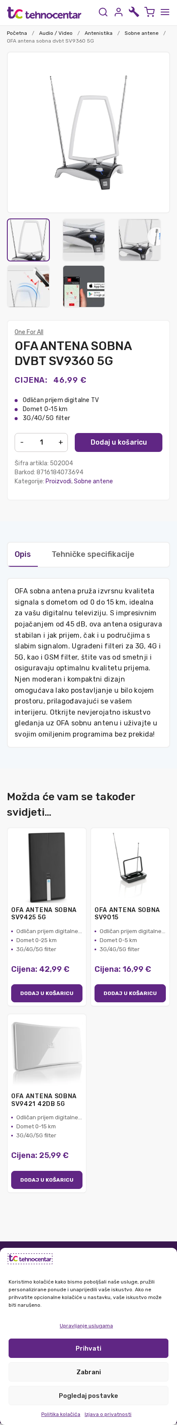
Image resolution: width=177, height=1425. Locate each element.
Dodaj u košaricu (119, 442)
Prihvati (88, 1348)
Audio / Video (56, 33)
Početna (17, 33)
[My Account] (118, 12)
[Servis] (134, 12)
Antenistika (99, 33)
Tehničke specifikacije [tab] (93, 554)
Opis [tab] (23, 554)
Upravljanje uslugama (86, 1326)
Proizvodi (58, 481)
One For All (29, 332)
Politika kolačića (60, 1414)
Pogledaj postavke (88, 1396)
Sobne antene (142, 33)
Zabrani (88, 1372)
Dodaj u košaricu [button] (46, 993)
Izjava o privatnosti (108, 1414)
